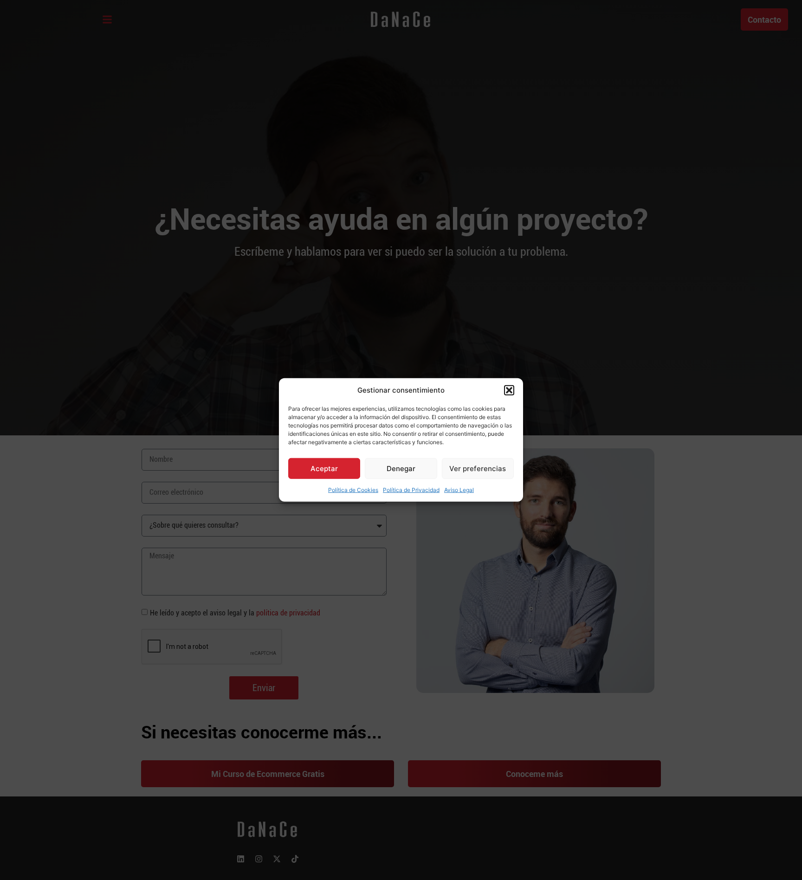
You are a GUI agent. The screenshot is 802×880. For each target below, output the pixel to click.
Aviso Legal (459, 489)
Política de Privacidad (411, 489)
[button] (509, 390)
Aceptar (324, 468)
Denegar (401, 468)
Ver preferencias (477, 468)
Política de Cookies (353, 489)
